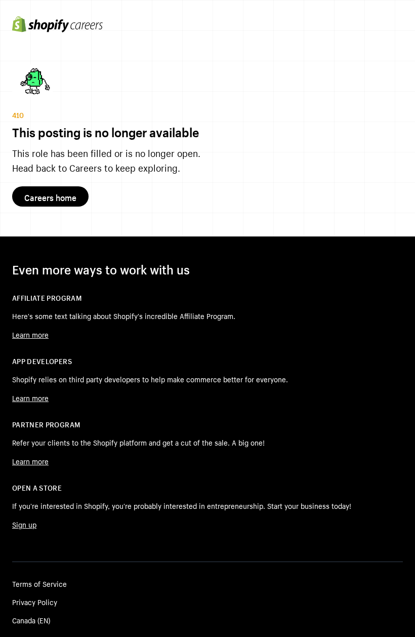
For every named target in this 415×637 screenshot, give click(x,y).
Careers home (50, 196)
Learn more (30, 334)
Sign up (24, 524)
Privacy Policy (34, 601)
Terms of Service (39, 583)
